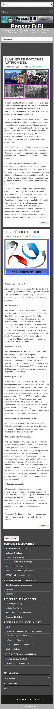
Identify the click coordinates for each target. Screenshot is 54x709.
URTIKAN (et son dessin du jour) (18, 575)
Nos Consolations (13, 649)
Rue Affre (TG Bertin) (14, 617)
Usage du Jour (11, 593)
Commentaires (11, 538)
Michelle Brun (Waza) (14, 608)
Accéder (7, 688)
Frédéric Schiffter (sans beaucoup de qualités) (24, 631)
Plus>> (44, 222)
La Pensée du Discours (15, 640)
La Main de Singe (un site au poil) (19, 635)
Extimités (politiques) (14, 603)
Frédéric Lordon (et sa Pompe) (18, 663)
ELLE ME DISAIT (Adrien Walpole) (19, 548)
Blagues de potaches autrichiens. (24, 61)
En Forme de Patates (14, 553)
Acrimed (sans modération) (16, 659)
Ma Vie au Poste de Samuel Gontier (20, 566)
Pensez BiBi (27, 26)
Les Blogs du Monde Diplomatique (19, 561)
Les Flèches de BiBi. (22, 232)
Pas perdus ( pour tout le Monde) (18, 612)
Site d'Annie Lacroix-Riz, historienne (20, 570)
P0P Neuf (9, 589)
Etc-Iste (8, 627)
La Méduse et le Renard (15, 557)
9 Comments (37, 67)
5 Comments (37, 236)
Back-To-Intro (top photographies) (19, 585)
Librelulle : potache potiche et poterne (20, 644)
